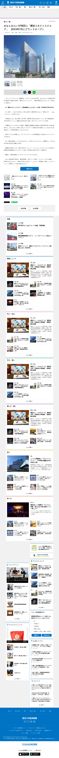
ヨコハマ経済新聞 (15, 2)
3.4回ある (36, 626)
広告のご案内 (38, 730)
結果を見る (47, 635)
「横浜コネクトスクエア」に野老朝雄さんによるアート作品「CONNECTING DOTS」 (31, 107)
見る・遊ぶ (18, 7)
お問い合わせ (29, 730)
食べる (11, 7)
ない (35, 621)
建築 (16, 32)
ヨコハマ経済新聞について (19, 728)
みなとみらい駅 (25, 32)
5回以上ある (37, 629)
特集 (48, 7)
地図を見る (29, 169)
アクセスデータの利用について (16, 730)
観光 (20, 32)
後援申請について (48, 730)
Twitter (44, 3)
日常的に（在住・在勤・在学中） (43, 631)
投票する (36, 635)
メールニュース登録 (36, 733)
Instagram (47, 3)
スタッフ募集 (25, 733)
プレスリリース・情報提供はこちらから (37, 728)
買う (25, 7)
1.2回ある (36, 623)
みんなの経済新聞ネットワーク (29, 744)
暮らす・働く (32, 7)
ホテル (31, 32)
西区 (13, 32)
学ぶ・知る (42, 7)
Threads (50, 3)
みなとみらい (7, 32)
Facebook (40, 3)
